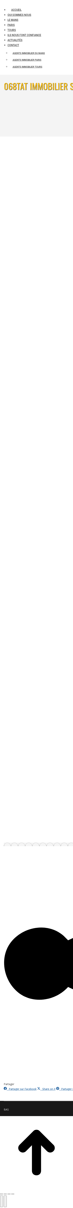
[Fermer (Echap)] (1, 1194)
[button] (32, 4)
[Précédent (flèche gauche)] (1, 1201)
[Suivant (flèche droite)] (5, 1201)
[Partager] (5, 1194)
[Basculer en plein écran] (8, 1194)
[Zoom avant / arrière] (12, 1194)
